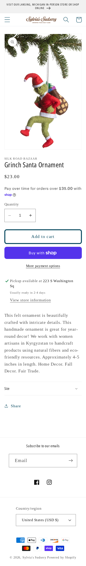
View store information (30, 300)
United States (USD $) (40, 520)
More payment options (43, 266)
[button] (7, 19)
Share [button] (16, 406)
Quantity (11, 204)
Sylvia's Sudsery (34, 557)
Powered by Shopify (61, 557)
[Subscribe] (70, 460)
